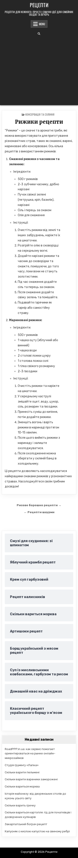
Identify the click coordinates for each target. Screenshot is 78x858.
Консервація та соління (39, 114)
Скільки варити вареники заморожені (31, 779)
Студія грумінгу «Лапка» (22, 765)
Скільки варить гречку (20, 805)
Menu (42, 24)
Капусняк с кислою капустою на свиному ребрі (37, 831)
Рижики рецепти (39, 121)
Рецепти (39, 5)
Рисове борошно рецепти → (39, 505)
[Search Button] (39, 34)
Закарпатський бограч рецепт (26, 824)
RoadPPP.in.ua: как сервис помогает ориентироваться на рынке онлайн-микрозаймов (30, 753)
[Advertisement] (39, 70)
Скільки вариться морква (22, 786)
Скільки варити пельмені (22, 772)
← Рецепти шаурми (39, 512)
